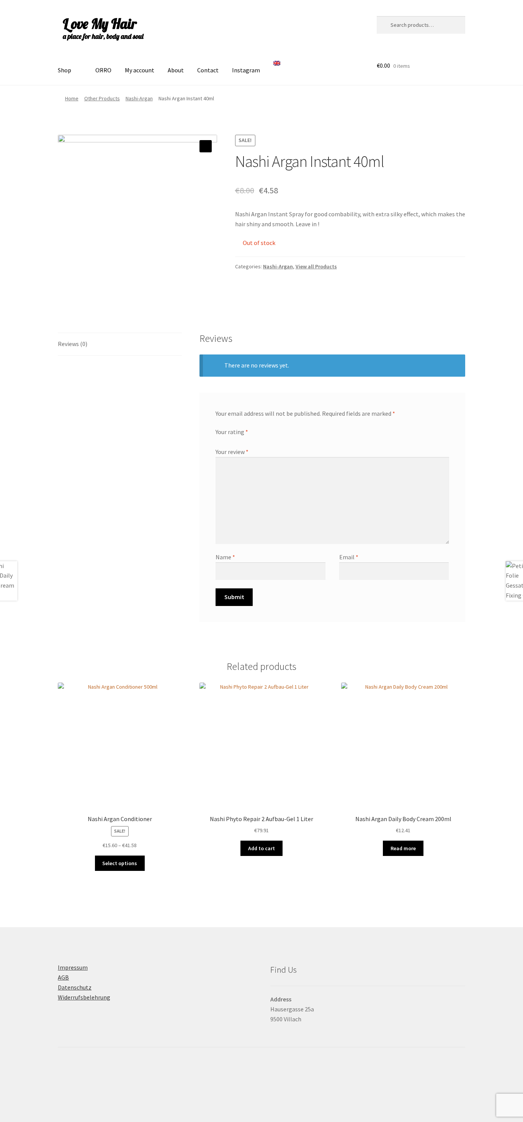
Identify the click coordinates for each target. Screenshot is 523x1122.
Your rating (232, 432)
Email (348, 557)
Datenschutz (75, 987)
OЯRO (103, 70)
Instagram (246, 70)
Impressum (73, 967)
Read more (403, 848)
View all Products (316, 266)
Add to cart (261, 848)
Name (225, 557)
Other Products (102, 98)
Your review (232, 452)
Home (71, 98)
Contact (208, 70)
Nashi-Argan (139, 98)
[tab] (120, 344)
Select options (119, 863)
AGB (63, 977)
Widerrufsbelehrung (84, 997)
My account (139, 70)
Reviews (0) (72, 344)
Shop (64, 70)
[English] (278, 68)
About (176, 70)
